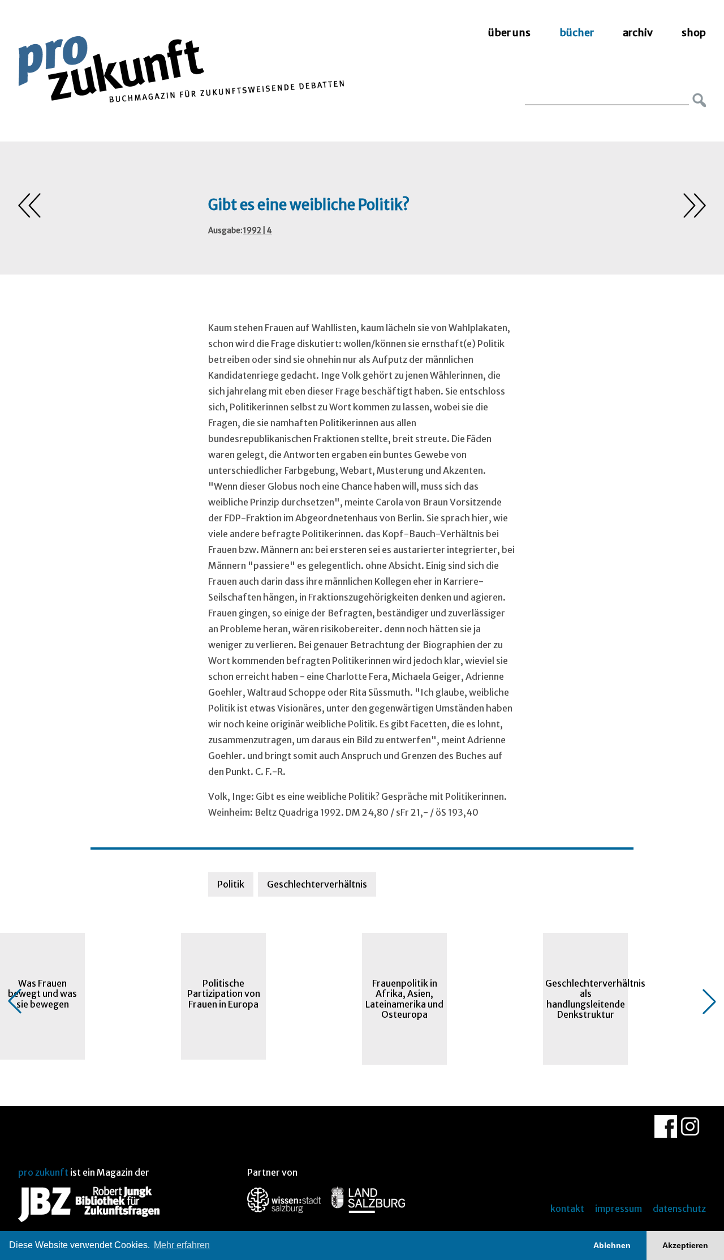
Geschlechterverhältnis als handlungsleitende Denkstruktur (586, 999)
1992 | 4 (257, 230)
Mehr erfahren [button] (182, 1245)
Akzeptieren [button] (685, 1245)
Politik (230, 884)
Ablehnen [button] (612, 1245)
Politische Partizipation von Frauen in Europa (223, 994)
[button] (14, 1001)
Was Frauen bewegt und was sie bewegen (42, 994)
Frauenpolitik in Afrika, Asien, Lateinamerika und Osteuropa (404, 999)
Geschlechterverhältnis (317, 884)
